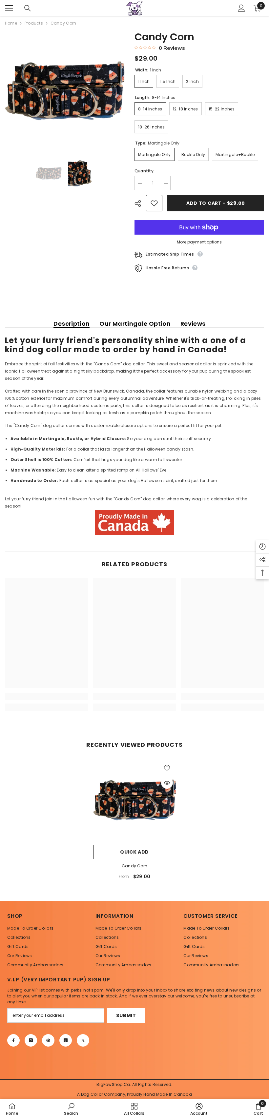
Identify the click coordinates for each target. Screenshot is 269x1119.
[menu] (9, 8)
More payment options (199, 242)
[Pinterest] (48, 1040)
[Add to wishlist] (154, 203)
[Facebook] (13, 1040)
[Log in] (241, 8)
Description (71, 323)
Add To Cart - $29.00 (215, 203)
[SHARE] (140, 203)
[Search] (27, 8)
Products (34, 23)
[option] (65, 91)
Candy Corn (134, 866)
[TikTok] (65, 1040)
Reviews (193, 323)
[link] (46, 696)
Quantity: (144, 171)
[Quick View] (167, 783)
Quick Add (134, 852)
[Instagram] (31, 1040)
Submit (126, 1015)
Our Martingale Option (135, 323)
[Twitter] (83, 1040)
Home (11, 23)
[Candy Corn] (134, 800)
